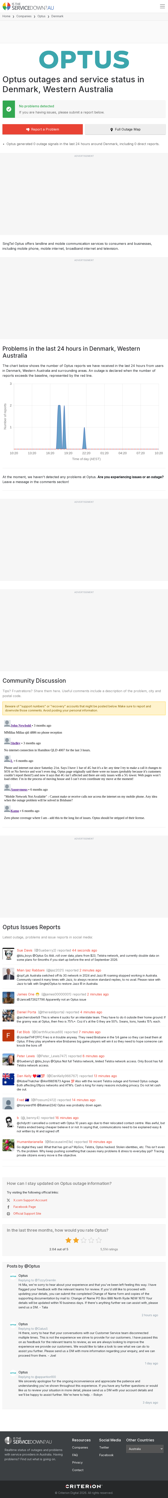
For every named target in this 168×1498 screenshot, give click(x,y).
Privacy (77, 1462)
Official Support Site (27, 1213)
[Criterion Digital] (84, 1486)
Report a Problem (45, 129)
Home (6, 16)
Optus (41, 16)
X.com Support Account (30, 1200)
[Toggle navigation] (162, 6)
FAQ (75, 1455)
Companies (24, 16)
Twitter (104, 1447)
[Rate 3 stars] (84, 1240)
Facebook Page (24, 1207)
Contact (77, 1470)
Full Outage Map (128, 129)
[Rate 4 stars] (91, 1240)
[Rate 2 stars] (76, 1240)
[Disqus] (84, 769)
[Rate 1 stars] (69, 1240)
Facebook (106, 1455)
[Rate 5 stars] (99, 1240)
